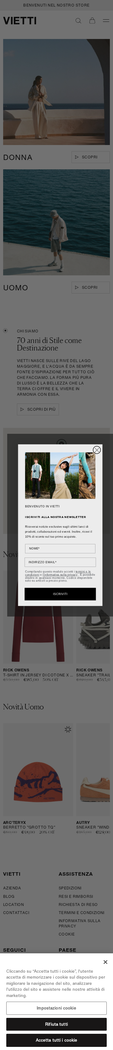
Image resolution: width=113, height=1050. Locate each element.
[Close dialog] (97, 449)
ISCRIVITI (60, 593)
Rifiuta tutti (56, 1024)
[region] (56, 1001)
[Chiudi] (105, 962)
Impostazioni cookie (56, 1008)
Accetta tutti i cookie (57, 1040)
